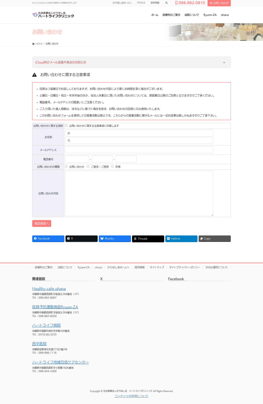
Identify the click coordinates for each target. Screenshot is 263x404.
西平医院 (39, 343)
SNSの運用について (217, 267)
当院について (65, 267)
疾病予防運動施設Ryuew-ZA (55, 307)
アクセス (141, 3)
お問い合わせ (220, 3)
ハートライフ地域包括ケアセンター (60, 362)
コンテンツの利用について (131, 396)
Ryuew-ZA (84, 267)
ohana (98, 267)
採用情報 (155, 3)
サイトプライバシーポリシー (184, 267)
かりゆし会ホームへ (122, 3)
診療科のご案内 (43, 267)
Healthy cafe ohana (49, 288)
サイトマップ (157, 267)
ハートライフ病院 (46, 325)
